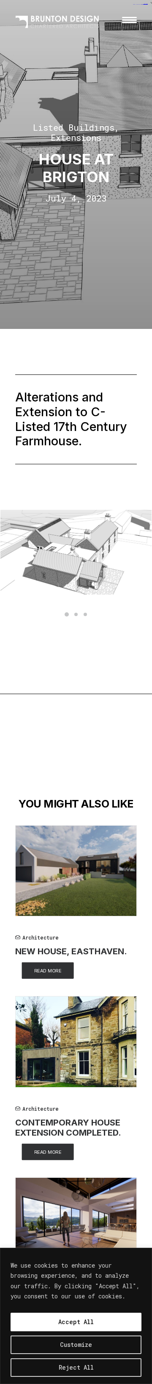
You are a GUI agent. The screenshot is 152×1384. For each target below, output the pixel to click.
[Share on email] (105, 759)
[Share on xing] (94, 759)
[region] (76, 1316)
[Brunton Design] (57, 19)
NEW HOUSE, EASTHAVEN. (71, 951)
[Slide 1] (66, 614)
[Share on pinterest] (50, 759)
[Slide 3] (85, 614)
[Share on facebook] (17, 759)
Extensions (76, 137)
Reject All (76, 1367)
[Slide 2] (76, 614)
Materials (32, 736)
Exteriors (81, 722)
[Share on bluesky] (83, 759)
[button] (129, 20)
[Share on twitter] (28, 759)
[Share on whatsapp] (72, 759)
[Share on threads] (39, 759)
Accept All (76, 1322)
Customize (76, 1345)
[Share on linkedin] (61, 759)
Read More (47, 971)
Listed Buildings (73, 127)
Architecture (36, 722)
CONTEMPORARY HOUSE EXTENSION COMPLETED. (68, 1127)
